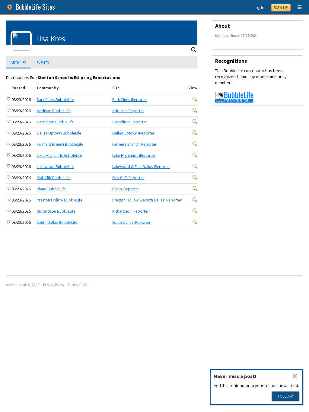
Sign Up (281, 7)
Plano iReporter (125, 189)
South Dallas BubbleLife (57, 222)
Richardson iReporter (130, 211)
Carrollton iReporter (129, 122)
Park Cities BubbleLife (55, 99)
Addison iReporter (128, 110)
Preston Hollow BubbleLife (59, 200)
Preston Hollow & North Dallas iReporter (147, 200)
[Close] (294, 376)
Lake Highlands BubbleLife (59, 155)
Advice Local (16, 285)
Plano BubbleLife (51, 189)
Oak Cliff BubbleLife (54, 177)
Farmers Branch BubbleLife (60, 144)
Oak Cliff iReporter (128, 177)
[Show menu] (297, 7)
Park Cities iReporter (129, 99)
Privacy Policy (53, 285)
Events (43, 62)
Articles (18, 62)
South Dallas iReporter (131, 222)
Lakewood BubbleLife (55, 166)
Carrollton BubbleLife (55, 122)
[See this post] (195, 100)
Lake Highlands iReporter (133, 155)
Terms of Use (78, 285)
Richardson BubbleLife (56, 211)
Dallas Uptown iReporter (133, 133)
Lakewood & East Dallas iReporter (141, 166)
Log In (259, 7)
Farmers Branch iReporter (134, 144)
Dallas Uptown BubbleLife (59, 133)
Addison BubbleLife (54, 110)
